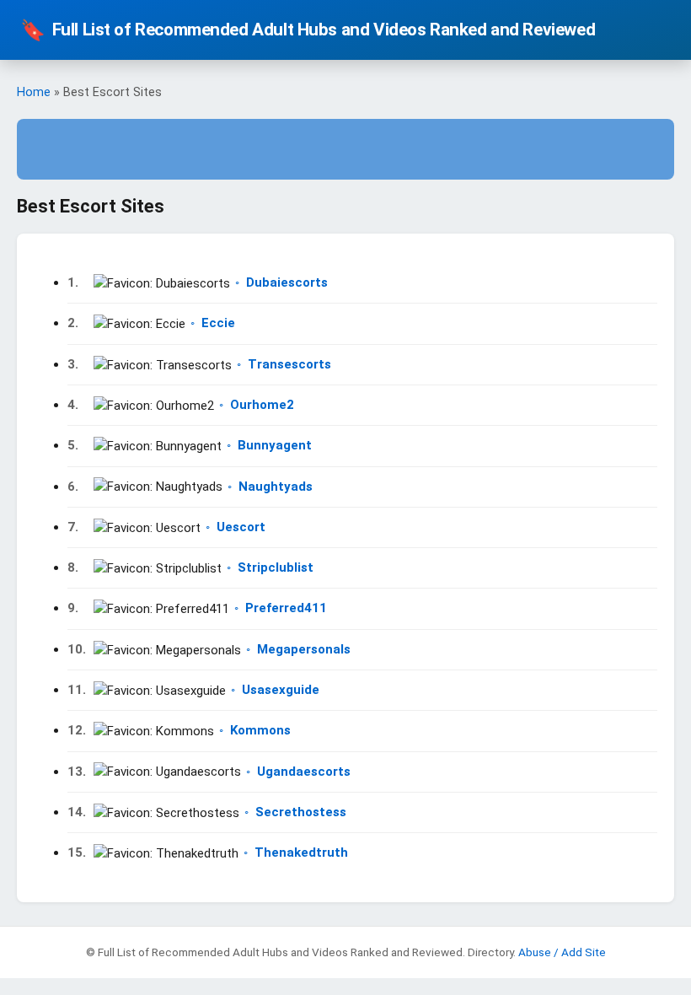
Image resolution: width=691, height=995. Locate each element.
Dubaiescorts (287, 282)
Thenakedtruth (301, 852)
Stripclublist (275, 567)
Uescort (241, 527)
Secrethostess (300, 812)
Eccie (218, 323)
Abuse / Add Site (562, 952)
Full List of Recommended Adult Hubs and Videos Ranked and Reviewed (307, 30)
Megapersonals (304, 649)
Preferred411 (286, 608)
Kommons (260, 730)
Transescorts (289, 364)
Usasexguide (280, 689)
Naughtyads (275, 486)
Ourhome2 (262, 404)
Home (34, 92)
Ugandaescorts (304, 771)
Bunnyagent (275, 445)
